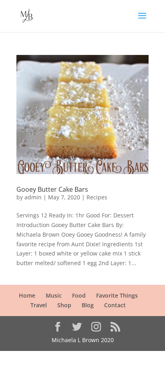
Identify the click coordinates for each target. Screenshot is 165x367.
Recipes (97, 197)
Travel (38, 305)
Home (27, 295)
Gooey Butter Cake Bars (52, 189)
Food (79, 295)
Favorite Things (117, 295)
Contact (115, 305)
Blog (88, 305)
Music (54, 295)
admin (33, 197)
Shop (64, 305)
